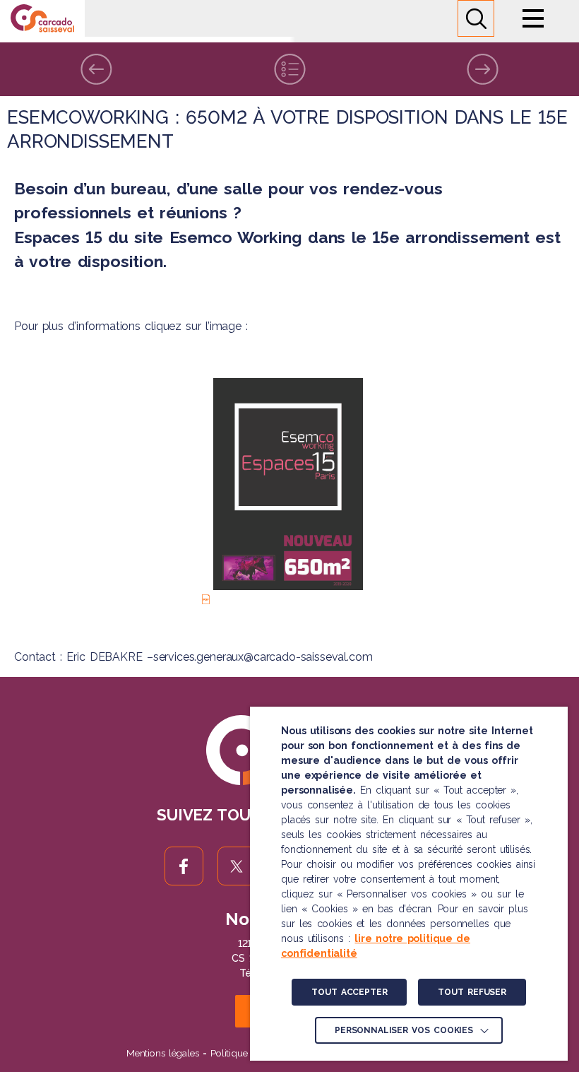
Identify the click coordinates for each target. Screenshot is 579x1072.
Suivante (482, 69)
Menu (533, 18)
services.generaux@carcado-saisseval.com (263, 657)
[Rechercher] (476, 18)
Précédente (96, 69)
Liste (289, 69)
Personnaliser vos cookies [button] (404, 1030)
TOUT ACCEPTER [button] (349, 992)
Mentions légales (162, 1053)
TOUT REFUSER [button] (472, 992)
